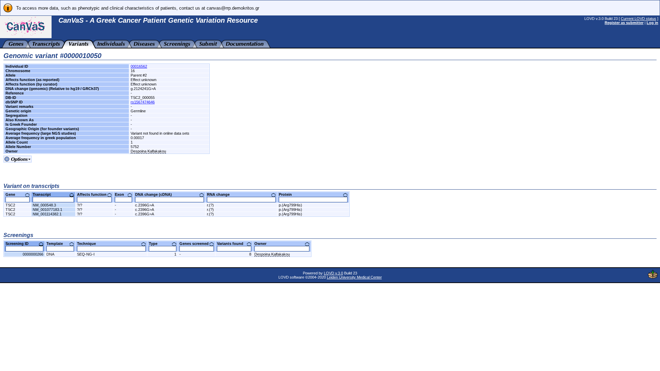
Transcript (44, 194)
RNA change (221, 194)
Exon (122, 194)
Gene (13, 194)
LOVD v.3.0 (333, 273)
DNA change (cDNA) (156, 194)
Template (57, 243)
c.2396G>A (144, 205)
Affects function (94, 194)
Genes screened (196, 243)
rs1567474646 (143, 102)
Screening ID (20, 243)
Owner (263, 243)
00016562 (139, 66)
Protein (288, 194)
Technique (89, 243)
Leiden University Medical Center (354, 277)
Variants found (233, 243)
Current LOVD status (638, 18)
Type (156, 243)
